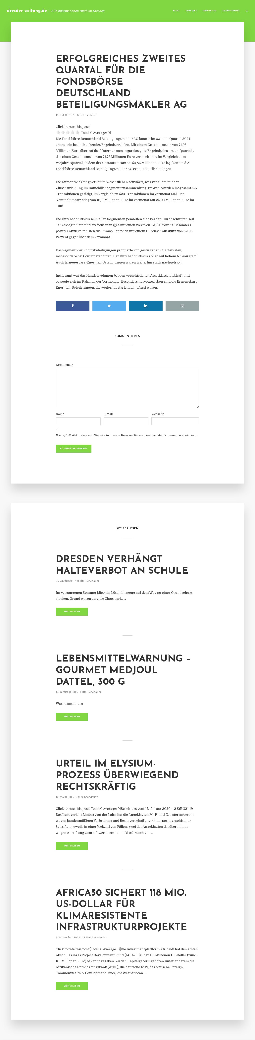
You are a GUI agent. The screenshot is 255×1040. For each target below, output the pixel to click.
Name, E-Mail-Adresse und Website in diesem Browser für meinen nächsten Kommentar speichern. (126, 435)
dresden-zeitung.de (27, 11)
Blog (176, 11)
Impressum (210, 11)
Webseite (157, 414)
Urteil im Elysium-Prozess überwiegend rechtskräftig (117, 775)
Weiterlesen (72, 612)
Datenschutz (231, 11)
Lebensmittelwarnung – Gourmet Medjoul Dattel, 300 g (123, 670)
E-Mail (108, 414)
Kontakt (191, 11)
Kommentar (64, 364)
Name (60, 414)
